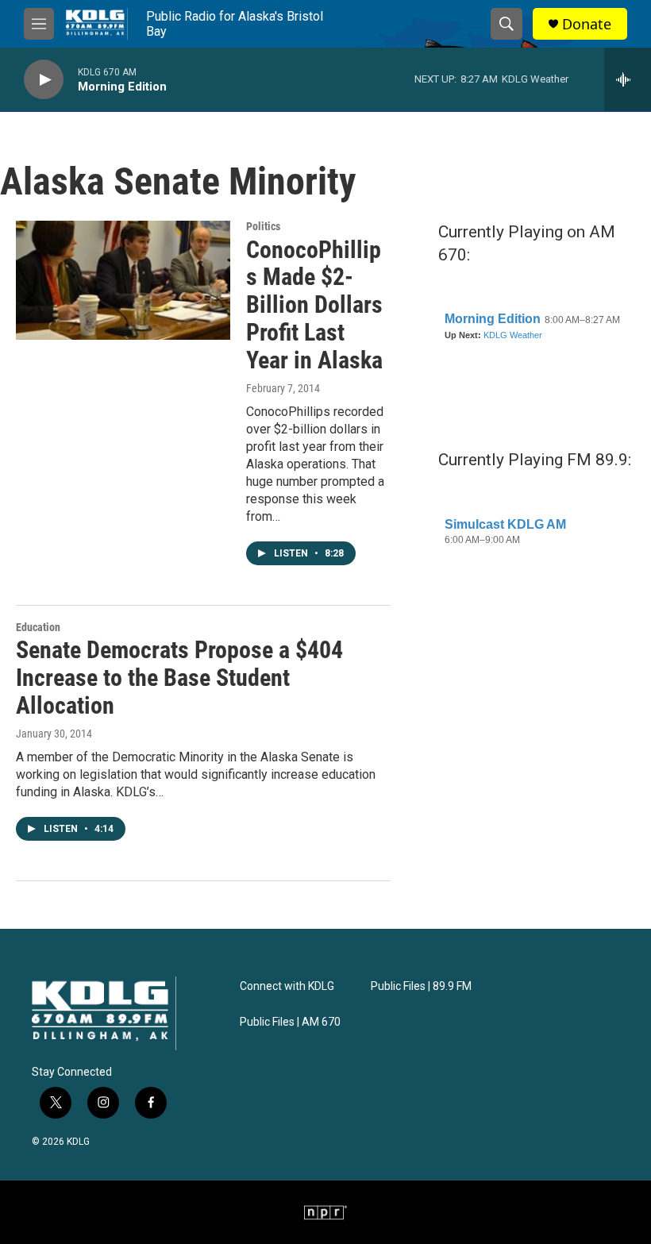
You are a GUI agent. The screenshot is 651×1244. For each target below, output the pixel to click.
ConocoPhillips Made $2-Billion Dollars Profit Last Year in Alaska (314, 305)
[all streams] (627, 79)
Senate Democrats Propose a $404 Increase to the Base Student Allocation (179, 677)
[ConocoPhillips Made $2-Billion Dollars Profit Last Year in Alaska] (123, 280)
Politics (263, 226)
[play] (43, 80)
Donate (586, 24)
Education (38, 627)
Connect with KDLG (287, 986)
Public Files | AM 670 (290, 1022)
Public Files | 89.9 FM (421, 986)
